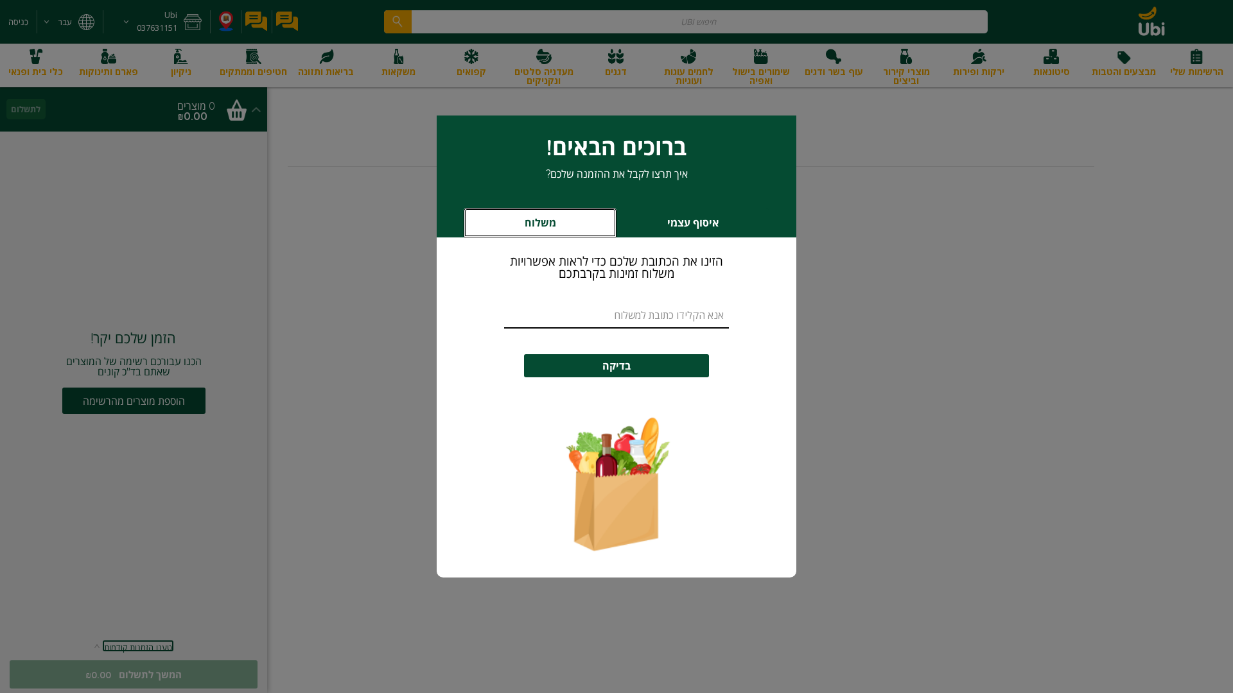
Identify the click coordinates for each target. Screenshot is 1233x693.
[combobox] (616, 316)
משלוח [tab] (540, 222)
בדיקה (616, 365)
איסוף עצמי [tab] (672, 226)
